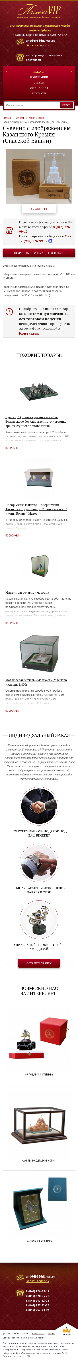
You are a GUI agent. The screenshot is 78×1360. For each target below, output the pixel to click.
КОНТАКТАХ (58, 35)
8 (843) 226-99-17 (37, 1291)
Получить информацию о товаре (39, 253)
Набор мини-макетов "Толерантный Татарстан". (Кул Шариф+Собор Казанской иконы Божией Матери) (36, 509)
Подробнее (12, 448)
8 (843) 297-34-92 (37, 1310)
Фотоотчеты (39, 88)
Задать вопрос (36, 45)
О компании (39, 77)
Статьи (51, 1333)
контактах (33, 60)
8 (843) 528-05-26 (37, 1296)
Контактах (29, 333)
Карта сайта (38, 1333)
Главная (7, 117)
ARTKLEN (38, 1337)
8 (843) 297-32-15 (37, 1300)
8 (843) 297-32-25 (37, 1305)
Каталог (39, 71)
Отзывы (39, 82)
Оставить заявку (39, 963)
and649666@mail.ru (40, 41)
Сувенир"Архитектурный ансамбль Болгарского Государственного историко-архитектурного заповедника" (36, 421)
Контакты (39, 93)
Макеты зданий (37, 117)
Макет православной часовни (27, 592)
